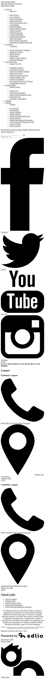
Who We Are (14, 15)
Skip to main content (8, 2)
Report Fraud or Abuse (13, 603)
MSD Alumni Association (18, 41)
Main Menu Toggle (7, 6)
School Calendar (15, 31)
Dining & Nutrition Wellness (19, 71)
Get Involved (14, 108)
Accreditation (14, 25)
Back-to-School (15, 126)
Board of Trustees (16, 21)
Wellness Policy (10, 601)
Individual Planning (16, 60)
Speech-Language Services (19, 75)
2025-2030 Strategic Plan (18, 23)
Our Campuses (15, 17)
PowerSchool (14, 110)
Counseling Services (17, 70)
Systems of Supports (17, 79)
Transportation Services (18, 83)
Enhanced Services (16, 73)
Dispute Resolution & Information (21, 120)
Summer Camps (15, 124)
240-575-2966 (11, 423)
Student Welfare (15, 114)
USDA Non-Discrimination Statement (18, 607)
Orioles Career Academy (18, 58)
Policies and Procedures (18, 29)
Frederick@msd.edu (23, 423)
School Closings (15, 118)
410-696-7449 (11, 533)
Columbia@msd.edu (23, 533)
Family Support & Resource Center (22, 122)
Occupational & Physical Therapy (21, 81)
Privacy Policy (6, 641)
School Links (8, 594)
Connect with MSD (16, 35)
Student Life (14, 91)
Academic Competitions (18, 99)
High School (14, 56)
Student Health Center (17, 77)
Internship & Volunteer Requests (21, 42)
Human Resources (16, 33)
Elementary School (16, 52)
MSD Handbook (15, 27)
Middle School (15, 54)
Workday (37, 130)
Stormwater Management (14, 605)
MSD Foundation (16, 39)
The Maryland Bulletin (17, 37)
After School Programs (17, 93)
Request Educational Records (20, 116)
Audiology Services (16, 68)
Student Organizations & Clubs (20, 95)
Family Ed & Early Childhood (20, 50)
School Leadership (16, 19)
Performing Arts (15, 97)
